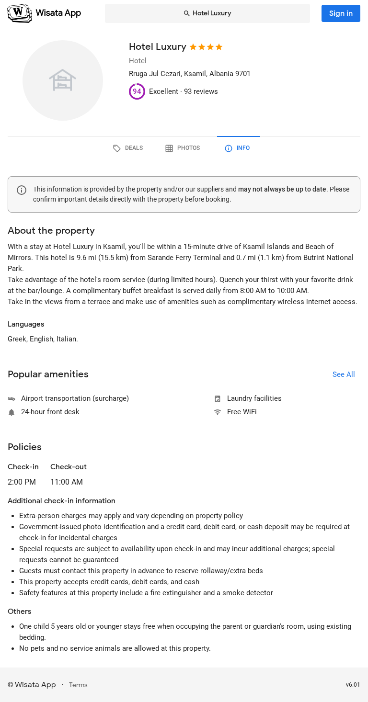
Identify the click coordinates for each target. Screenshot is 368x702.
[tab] (129, 148)
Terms (78, 685)
